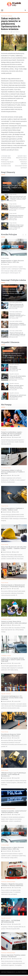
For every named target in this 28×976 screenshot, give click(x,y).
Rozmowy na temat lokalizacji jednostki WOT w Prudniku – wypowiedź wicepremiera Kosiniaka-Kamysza (17, 317)
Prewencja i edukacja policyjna (8, 808)
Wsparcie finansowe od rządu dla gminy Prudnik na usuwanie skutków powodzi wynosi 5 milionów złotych (17, 335)
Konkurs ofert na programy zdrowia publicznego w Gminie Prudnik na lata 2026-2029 (13, 659)
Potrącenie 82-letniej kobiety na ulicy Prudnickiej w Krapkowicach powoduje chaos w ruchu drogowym (17, 378)
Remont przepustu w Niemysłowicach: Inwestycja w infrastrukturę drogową (17, 207)
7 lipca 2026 (13, 210)
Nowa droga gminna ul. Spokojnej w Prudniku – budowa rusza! (12, 509)
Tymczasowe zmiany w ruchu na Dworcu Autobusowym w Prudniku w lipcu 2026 (13, 471)
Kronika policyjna (5, 258)
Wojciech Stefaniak (16, 31)
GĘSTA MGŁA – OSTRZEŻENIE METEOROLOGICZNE (15, 368)
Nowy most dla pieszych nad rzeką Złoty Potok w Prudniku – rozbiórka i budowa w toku (17, 198)
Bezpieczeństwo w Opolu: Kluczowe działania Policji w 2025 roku (12, 261)
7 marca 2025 (14, 380)
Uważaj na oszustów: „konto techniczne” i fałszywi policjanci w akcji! (14, 811)
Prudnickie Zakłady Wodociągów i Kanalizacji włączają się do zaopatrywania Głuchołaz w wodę (7, 161)
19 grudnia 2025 (14, 370)
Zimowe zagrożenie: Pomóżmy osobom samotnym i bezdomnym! (13, 955)
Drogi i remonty (7, 183)
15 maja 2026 (14, 229)
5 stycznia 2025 (14, 337)
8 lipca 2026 (13, 200)
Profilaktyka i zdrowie (6, 619)
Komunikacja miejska (6, 467)
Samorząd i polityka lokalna (10, 286)
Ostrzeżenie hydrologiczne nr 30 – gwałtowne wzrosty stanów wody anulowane (14, 355)
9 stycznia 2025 (14, 327)
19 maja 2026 (14, 219)
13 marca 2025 (14, 308)
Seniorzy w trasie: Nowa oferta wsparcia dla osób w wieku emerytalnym (14, 622)
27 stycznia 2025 (14, 318)
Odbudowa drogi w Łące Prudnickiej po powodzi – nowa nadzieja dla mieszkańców (16, 227)
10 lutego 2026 (5, 264)
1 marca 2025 (14, 389)
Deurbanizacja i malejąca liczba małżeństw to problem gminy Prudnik (17, 325)
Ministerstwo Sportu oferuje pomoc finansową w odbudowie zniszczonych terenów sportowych (21, 163)
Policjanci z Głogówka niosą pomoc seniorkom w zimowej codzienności (12, 884)
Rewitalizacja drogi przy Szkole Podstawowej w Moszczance (16, 217)
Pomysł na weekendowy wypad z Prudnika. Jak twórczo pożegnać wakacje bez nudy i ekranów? (11, 433)
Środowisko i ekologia (6, 15)
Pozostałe (3, 429)
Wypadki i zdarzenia (7, 350)
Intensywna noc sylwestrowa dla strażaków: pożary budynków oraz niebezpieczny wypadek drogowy (17, 398)
